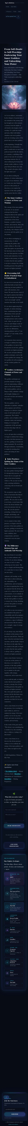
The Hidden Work (11, 771)
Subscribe (14, 1114)
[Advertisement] (14, 30)
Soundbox (7, 779)
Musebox (18, 774)
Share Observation (13, 826)
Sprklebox (9, 3)
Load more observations (14, 845)
